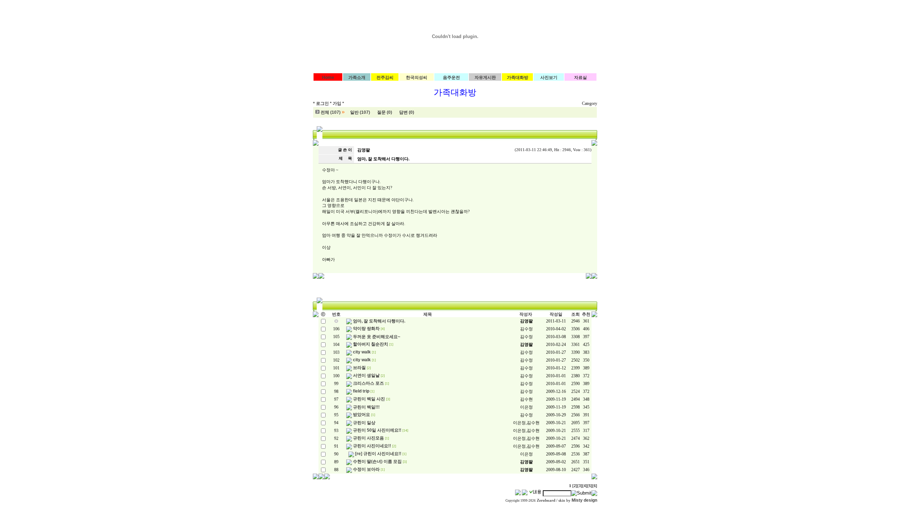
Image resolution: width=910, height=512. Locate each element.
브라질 (359, 367)
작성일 (556, 314)
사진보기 (548, 77)
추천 (586, 314)
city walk (362, 352)
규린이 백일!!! (366, 407)
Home (328, 77)
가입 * (338, 103)
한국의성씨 (416, 77)
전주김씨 (385, 77)
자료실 (580, 77)
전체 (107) (331, 112)
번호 (336, 314)
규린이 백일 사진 (369, 398)
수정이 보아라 (366, 469)
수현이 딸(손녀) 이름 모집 (377, 461)
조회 (575, 314)
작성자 (525, 314)
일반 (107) (360, 112)
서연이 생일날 (366, 375)
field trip (361, 391)
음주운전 (451, 77)
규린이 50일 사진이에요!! (377, 430)
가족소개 (356, 77)
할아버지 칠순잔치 (370, 344)
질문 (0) (384, 112)
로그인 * (324, 103)
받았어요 (361, 414)
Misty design (584, 500)
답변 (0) (406, 112)
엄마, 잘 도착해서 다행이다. (379, 321)
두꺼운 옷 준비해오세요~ (376, 336)
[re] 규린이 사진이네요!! (378, 453)
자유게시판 (485, 77)
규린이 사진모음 (368, 438)
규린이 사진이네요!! (372, 445)
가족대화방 (517, 77)
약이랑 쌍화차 (366, 328)
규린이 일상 (364, 422)
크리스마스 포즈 (368, 383)
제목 (427, 314)
